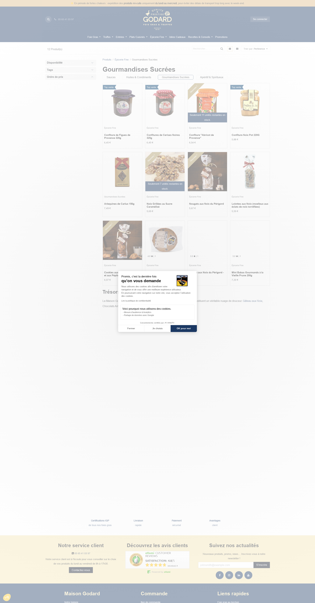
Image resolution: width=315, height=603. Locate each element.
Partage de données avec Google (139, 315)
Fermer (131, 328)
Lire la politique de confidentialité (136, 301)
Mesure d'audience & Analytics (137, 312)
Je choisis (157, 328)
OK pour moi (184, 328)
